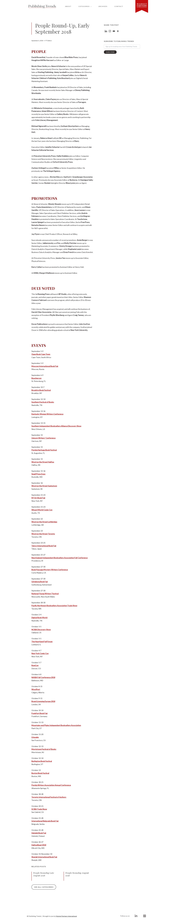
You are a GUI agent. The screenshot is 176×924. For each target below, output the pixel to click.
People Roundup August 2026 (77, 874)
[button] (90, 6)
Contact (118, 6)
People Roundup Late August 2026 (43, 874)
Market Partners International (66, 916)
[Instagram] (110, 31)
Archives (102, 6)
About (68, 6)
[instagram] (144, 915)
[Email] (114, 31)
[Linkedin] (106, 31)
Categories (84, 6)
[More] (118, 31)
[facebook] (136, 915)
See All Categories (43, 887)
